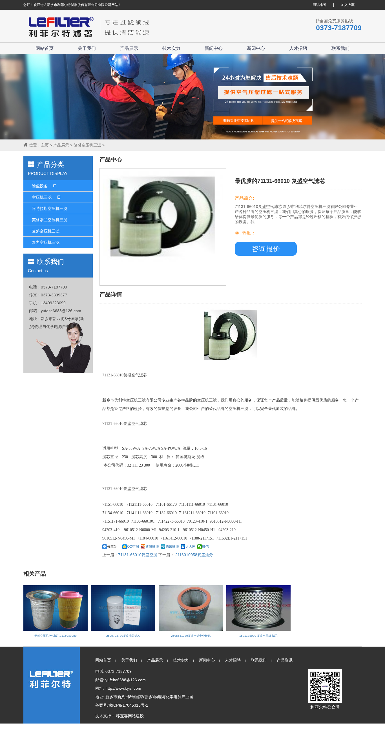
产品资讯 (285, 660)
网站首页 (45, 48)
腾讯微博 (172, 547)
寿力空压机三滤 (45, 242)
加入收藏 (348, 5)
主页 (45, 145)
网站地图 (319, 5)
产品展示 (129, 48)
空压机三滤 (42, 197)
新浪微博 (152, 547)
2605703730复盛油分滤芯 (123, 635)
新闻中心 (214, 48)
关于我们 (87, 48)
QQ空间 (133, 547)
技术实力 (171, 48)
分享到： (114, 547)
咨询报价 (266, 249)
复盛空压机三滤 (87, 145)
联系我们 (340, 48)
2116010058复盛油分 (193, 555)
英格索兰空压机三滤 (49, 220)
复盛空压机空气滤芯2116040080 (55, 635)
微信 (205, 547)
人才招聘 (298, 48)
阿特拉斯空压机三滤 (49, 208)
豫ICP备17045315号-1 (128, 705)
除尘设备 (40, 186)
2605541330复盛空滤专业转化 (191, 635)
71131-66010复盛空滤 (137, 555)
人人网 (190, 547)
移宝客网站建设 (130, 716)
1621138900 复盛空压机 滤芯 (258, 635)
